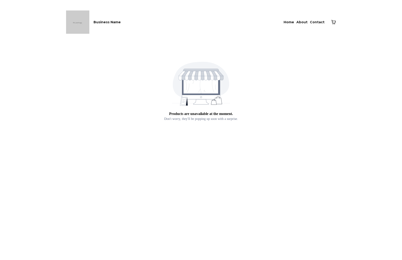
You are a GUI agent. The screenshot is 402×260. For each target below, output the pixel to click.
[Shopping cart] (333, 22)
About (302, 22)
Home (289, 22)
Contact (317, 22)
